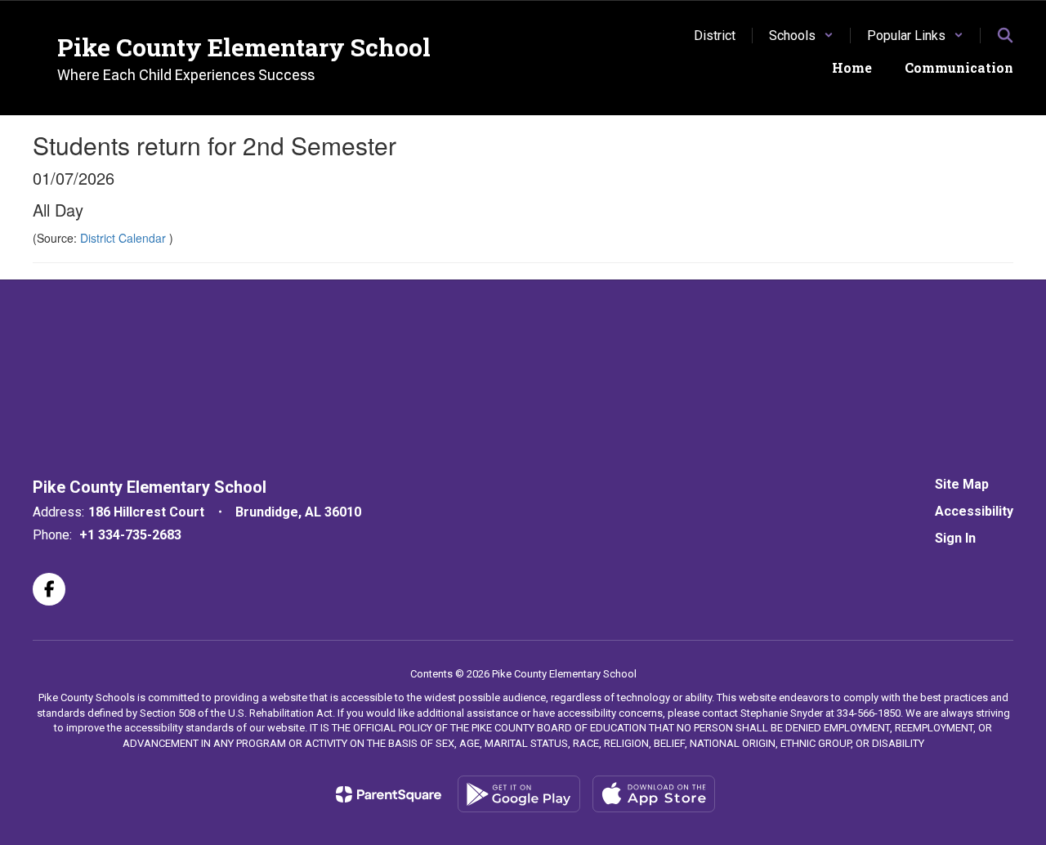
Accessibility (974, 511)
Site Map (962, 484)
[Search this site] (1005, 35)
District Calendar (124, 238)
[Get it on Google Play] (519, 794)
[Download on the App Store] (653, 794)
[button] (801, 35)
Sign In (955, 538)
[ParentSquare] (388, 794)
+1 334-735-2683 (130, 535)
